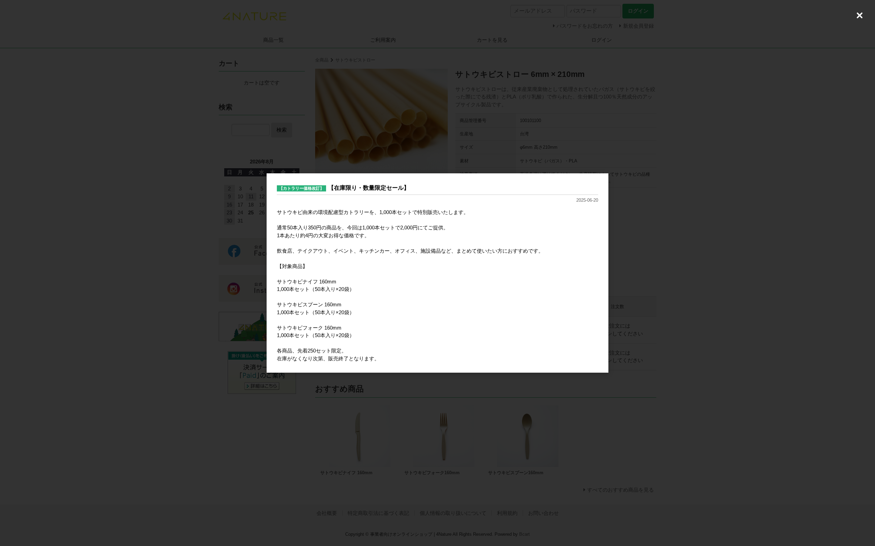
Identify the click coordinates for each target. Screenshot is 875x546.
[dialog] (437, 273)
